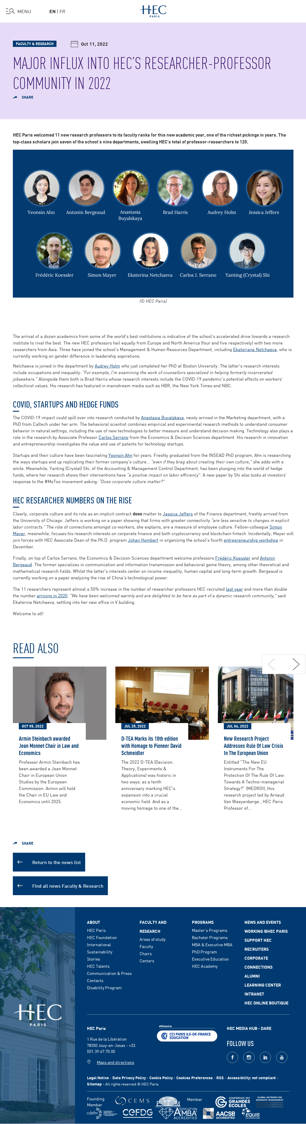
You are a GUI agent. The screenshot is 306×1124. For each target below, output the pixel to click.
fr (62, 11)
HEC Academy (205, 966)
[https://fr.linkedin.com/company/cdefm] (102, 1113)
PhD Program (204, 952)
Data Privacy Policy (129, 1077)
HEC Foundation (102, 937)
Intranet (254, 994)
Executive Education (210, 959)
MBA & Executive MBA (212, 944)
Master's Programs (209, 930)
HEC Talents (98, 966)
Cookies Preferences (194, 1077)
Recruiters (256, 949)
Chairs (146, 953)
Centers (147, 961)
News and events (262, 922)
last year (234, 588)
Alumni (252, 976)
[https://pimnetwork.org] (168, 1102)
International (99, 944)
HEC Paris (96, 930)
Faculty (146, 946)
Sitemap (94, 1084)
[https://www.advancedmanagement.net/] (270, 1102)
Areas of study (153, 939)
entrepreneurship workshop (251, 539)
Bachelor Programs (210, 937)
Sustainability (99, 952)
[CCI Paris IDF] (187, 1033)
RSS (220, 1077)
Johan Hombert (143, 539)
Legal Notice (98, 1077)
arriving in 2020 (52, 595)
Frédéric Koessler (232, 557)
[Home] (153, 10)
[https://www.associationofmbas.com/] (178, 1113)
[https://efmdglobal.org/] (251, 1113)
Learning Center (262, 985)
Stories (93, 959)
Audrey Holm (107, 365)
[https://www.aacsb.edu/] (219, 1113)
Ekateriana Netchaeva (255, 349)
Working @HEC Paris (266, 931)
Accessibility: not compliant (251, 1077)
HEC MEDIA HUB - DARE (249, 1028)
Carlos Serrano (113, 437)
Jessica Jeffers (178, 513)
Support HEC (258, 940)
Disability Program (104, 987)
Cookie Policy (161, 1077)
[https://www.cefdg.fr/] (138, 1113)
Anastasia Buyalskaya (162, 417)
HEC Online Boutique (266, 1003)
